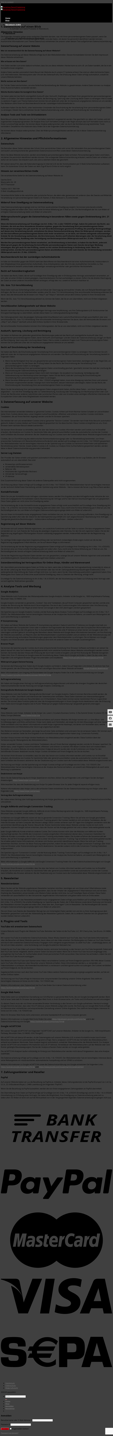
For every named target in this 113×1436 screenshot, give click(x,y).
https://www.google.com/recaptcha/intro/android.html (61, 1067)
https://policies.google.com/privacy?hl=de (18, 864)
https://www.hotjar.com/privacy (27, 791)
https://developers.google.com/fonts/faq (69, 1019)
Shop (7, 20)
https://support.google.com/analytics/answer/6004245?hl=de (26, 675)
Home (7, 18)
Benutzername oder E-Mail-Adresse (16, 1420)
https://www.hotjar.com (30, 715)
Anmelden (5, 1429)
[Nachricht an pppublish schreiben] (110, 725)
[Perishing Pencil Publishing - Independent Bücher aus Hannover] (13, 8)
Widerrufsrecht (11, 1388)
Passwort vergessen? (9, 1433)
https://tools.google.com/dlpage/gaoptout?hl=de (83, 657)
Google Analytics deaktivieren (96, 668)
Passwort (5, 1424)
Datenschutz (10, 1385)
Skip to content (7, 2)
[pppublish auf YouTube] (110, 712)
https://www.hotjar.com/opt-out (26, 780)
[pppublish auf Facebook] (110, 718)
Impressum (10, 1383)
